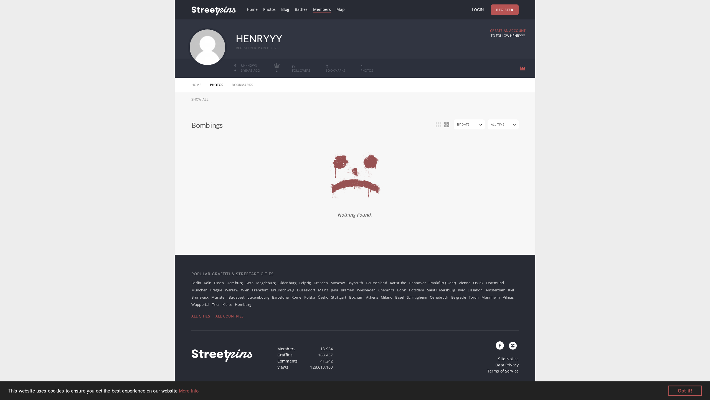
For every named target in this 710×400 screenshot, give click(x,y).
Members (322, 9)
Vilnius (508, 297)
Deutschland (376, 282)
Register (504, 9)
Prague (216, 290)
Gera (249, 282)
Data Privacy (507, 365)
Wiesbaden (366, 290)
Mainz (323, 290)
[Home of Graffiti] (213, 9)
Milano (386, 297)
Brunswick (200, 297)
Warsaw (231, 290)
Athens (372, 297)
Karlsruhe (398, 282)
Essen (219, 282)
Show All (200, 99)
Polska (309, 297)
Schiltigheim (417, 297)
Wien (245, 290)
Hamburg (235, 282)
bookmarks (242, 84)
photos (217, 84)
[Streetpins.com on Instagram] (513, 346)
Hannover (417, 282)
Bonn (401, 290)
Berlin (196, 282)
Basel (399, 297)
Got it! (685, 390)
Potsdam (416, 290)
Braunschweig (283, 290)
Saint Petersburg (441, 290)
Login (478, 9)
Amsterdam (495, 290)
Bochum (356, 297)
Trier (216, 304)
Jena (334, 290)
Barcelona (280, 297)
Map (340, 9)
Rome (296, 297)
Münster (218, 297)
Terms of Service (503, 371)
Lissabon (475, 290)
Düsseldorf (306, 290)
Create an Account (508, 30)
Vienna (464, 282)
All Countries (229, 316)
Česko (323, 297)
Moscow (338, 282)
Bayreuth (355, 282)
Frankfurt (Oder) (442, 282)
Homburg (243, 304)
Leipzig (305, 282)
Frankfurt (260, 290)
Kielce (227, 304)
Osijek (478, 282)
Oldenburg (287, 282)
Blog (285, 9)
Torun (474, 297)
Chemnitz (386, 290)
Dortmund (495, 282)
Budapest (237, 297)
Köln (208, 282)
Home (252, 9)
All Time (497, 124)
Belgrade (458, 297)
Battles (301, 9)
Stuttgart (338, 297)
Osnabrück (439, 297)
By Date (463, 124)
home (196, 84)
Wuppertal (200, 304)
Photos (269, 9)
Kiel (511, 290)
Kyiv (461, 290)
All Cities (200, 316)
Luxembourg (258, 297)
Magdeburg (266, 282)
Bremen (347, 290)
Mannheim (490, 297)
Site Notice (508, 358)
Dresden (321, 282)
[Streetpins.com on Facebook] (500, 346)
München (199, 290)
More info (189, 390)
